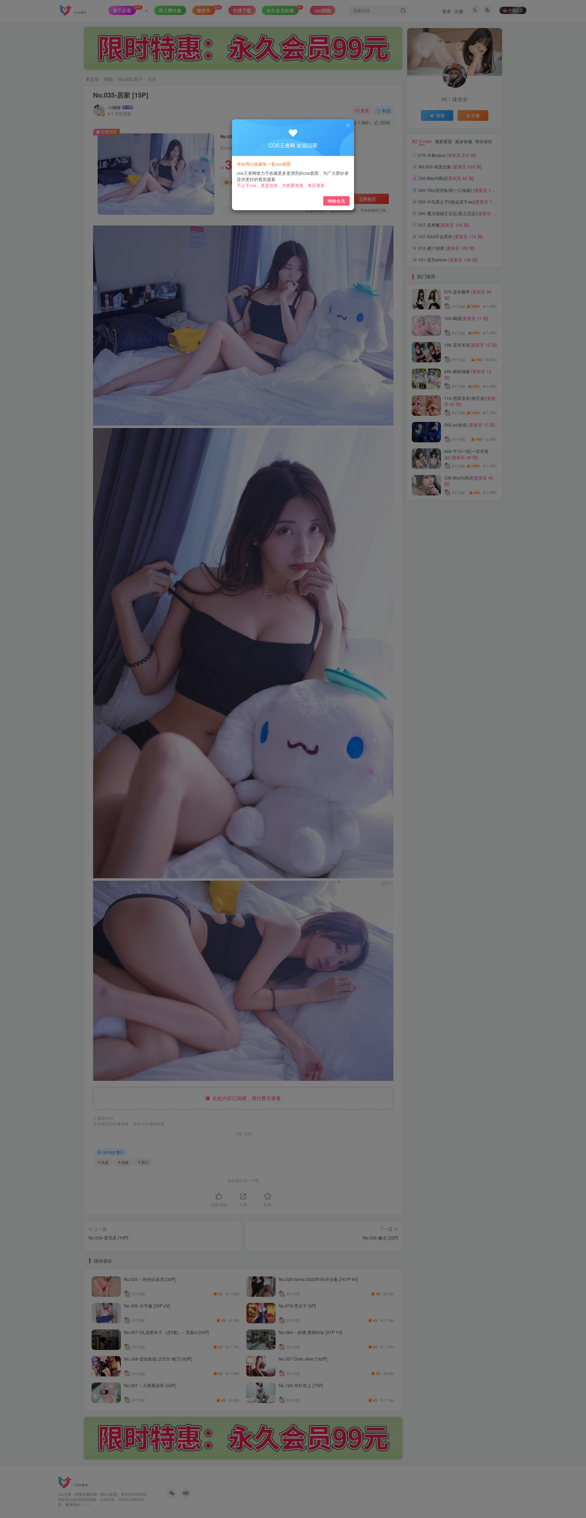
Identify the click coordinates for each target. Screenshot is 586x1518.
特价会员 (336, 201)
